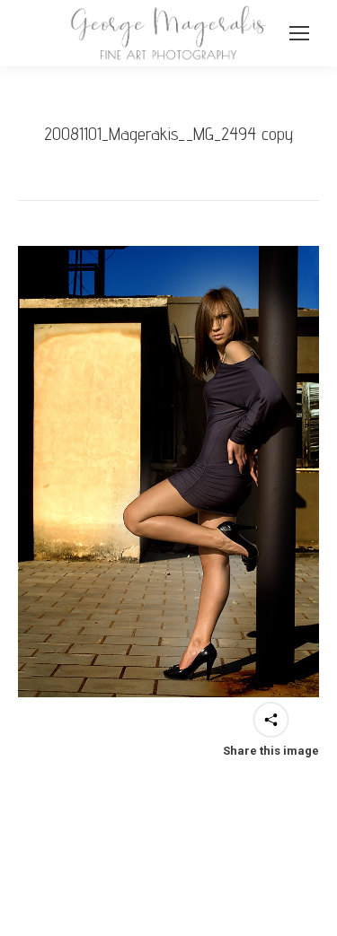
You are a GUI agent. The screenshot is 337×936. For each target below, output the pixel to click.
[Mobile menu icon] (299, 33)
